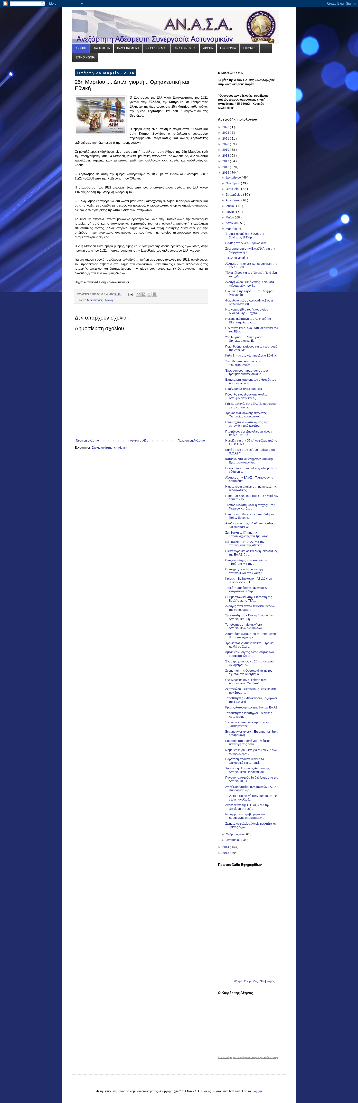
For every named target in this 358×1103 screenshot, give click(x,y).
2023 (226, 127)
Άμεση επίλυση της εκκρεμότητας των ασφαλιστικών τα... (249, 653)
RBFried (234, 1091)
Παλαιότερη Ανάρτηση (192, 440)
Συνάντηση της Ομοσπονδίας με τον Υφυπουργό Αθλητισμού (248, 672)
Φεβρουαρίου (235, 834)
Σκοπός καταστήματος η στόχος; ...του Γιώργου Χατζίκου (250, 506)
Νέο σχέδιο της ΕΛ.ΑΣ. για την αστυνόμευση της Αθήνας (244, 543)
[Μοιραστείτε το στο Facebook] (154, 294)
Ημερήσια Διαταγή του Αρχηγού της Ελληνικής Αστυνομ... (248, 320)
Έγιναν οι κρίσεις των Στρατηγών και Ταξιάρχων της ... (248, 724)
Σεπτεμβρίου (234, 194)
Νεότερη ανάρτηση (88, 440)
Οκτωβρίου (233, 189)
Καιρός (270, 981)
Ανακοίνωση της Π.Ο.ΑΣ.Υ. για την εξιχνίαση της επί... (247, 806)
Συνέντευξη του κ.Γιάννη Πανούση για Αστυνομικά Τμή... (249, 617)
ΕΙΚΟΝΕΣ (249, 48)
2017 (226, 161)
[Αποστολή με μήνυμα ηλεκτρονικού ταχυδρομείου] (138, 294)
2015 (226, 172)
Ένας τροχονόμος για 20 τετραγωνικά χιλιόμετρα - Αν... (249, 663)
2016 (226, 167)
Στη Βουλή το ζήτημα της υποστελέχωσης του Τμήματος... (248, 534)
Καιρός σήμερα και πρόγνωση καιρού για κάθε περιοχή (248, 1057)
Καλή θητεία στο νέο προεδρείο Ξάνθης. (251, 355)
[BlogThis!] (143, 294)
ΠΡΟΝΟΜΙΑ (228, 48)
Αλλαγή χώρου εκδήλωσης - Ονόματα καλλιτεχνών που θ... (249, 283)
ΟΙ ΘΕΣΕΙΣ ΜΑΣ (156, 48)
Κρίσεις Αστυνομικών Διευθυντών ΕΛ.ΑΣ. (251, 707)
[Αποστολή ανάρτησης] (130, 293)
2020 (226, 144)
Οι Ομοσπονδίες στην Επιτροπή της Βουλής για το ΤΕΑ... (248, 598)
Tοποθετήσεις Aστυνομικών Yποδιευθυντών (243, 363)
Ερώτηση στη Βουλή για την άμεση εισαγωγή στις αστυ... (248, 742)
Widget (238, 981)
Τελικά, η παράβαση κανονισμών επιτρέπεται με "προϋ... (246, 589)
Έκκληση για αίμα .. (237, 258)
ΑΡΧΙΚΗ (80, 48)
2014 (226, 847)
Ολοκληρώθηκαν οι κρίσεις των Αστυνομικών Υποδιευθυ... (245, 681)
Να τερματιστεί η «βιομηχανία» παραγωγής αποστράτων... (245, 816)
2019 (226, 149)
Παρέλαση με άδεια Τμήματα (243, 389)
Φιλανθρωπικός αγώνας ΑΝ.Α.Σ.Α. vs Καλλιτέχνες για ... (249, 302)
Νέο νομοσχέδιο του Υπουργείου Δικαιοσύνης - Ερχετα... (246, 311)
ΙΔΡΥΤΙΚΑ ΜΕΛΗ (128, 48)
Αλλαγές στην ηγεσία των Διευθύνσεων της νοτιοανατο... (250, 607)
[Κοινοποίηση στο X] (149, 294)
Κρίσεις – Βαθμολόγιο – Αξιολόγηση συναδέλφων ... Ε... (248, 580)
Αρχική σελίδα (139, 440)
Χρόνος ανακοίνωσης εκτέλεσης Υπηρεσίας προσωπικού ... (246, 414)
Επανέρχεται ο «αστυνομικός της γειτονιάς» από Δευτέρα (246, 424)
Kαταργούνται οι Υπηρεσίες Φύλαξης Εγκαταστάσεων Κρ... (249, 460)
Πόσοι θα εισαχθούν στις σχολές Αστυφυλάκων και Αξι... (246, 396)
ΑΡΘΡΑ (208, 48)
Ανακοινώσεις (95, 300)
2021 (226, 138)
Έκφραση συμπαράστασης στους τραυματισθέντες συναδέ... (247, 372)
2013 (226, 853)
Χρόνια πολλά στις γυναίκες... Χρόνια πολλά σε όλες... (249, 644)
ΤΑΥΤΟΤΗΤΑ (102, 48)
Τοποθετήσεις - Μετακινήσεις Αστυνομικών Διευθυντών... (244, 626)
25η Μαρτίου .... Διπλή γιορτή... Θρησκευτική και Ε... (245, 339)
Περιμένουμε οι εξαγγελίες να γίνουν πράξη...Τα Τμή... (248, 433)
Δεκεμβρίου (234, 177)
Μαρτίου (232, 229)
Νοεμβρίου (233, 183)
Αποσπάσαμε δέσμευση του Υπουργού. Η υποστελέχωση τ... (251, 635)
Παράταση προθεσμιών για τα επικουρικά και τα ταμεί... (244, 760)
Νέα (262, 981)
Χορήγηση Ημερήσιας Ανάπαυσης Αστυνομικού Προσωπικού (247, 770)
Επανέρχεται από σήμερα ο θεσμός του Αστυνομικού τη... (250, 381)
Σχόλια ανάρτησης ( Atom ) (109, 447)
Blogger (257, 1091)
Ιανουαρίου (233, 840)
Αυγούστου (233, 200)
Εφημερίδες (251, 981)
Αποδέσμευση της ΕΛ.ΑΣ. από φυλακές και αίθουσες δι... (250, 525)
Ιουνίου (231, 212)
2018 (226, 155)
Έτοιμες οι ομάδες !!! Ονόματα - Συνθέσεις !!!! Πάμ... (245, 235)
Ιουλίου (231, 206)
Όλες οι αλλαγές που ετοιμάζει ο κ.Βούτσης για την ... (246, 562)
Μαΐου (230, 217)
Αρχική (109, 300)
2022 (226, 132)
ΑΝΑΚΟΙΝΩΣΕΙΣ (185, 48)
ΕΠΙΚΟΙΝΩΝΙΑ (85, 57)
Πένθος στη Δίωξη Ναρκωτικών (245, 243)
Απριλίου (232, 223)
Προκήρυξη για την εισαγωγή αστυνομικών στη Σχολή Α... (245, 571)
